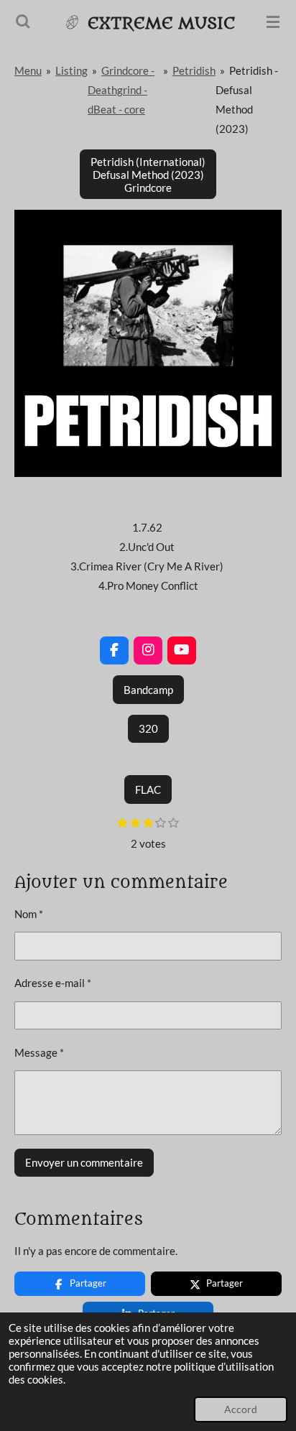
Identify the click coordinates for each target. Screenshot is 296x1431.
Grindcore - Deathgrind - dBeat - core (121, 90)
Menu (28, 70)
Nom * (28, 913)
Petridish (194, 70)
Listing (71, 70)
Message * (39, 1052)
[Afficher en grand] (148, 343)
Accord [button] (240, 1409)
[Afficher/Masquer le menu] (273, 21)
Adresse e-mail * (52, 982)
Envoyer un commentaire (84, 1162)
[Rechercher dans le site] (23, 21)
